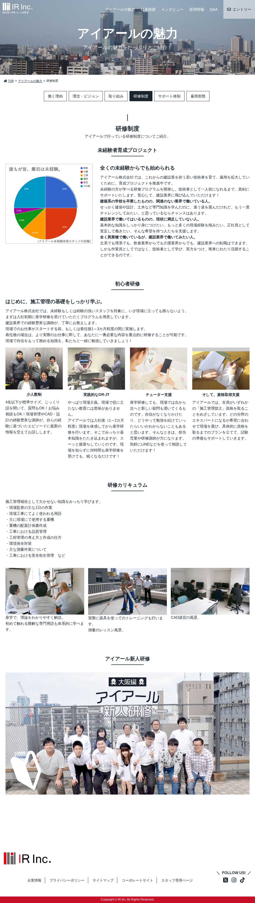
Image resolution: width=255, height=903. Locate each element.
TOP (11, 81)
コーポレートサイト (137, 880)
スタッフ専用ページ (177, 880)
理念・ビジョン (86, 96)
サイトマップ (103, 880)
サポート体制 (169, 96)
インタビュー (172, 9)
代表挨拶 (148, 9)
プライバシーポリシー (67, 880)
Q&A (214, 9)
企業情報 (34, 880)
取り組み (116, 96)
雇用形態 (198, 96)
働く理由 (55, 96)
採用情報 (196, 9)
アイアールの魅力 (120, 9)
